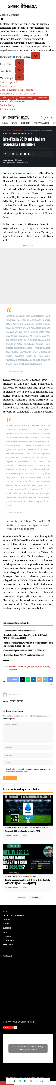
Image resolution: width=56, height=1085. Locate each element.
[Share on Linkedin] (21, 154)
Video (34, 876)
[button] (28, 19)
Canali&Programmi (14, 827)
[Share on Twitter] (13, 154)
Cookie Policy (7, 105)
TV (31, 133)
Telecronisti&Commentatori (34, 827)
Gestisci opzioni (8, 82)
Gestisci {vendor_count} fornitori (17, 89)
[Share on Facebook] (9, 154)
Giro (36, 666)
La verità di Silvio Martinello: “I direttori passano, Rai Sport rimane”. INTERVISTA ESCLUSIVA (28, 525)
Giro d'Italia (42, 666)
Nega (12, 97)
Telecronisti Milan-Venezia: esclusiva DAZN (19, 630)
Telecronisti (13, 669)
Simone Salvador (8, 160)
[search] (42, 118)
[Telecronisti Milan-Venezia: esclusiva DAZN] (28, 810)
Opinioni (23, 133)
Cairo (19, 666)
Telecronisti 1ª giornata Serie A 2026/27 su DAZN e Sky (24, 650)
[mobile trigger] (5, 117)
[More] (33, 154)
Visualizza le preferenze (25, 97)
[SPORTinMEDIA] (18, 117)
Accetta (4, 97)
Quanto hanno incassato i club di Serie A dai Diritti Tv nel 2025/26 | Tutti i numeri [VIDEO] (25, 636)
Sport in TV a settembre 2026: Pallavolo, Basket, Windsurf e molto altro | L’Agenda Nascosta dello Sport (28, 644)
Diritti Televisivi (11, 133)
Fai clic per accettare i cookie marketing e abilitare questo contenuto (28, 1048)
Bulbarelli (12, 666)
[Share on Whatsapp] (17, 154)
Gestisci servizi (8, 86)
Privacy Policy (7, 109)
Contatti (49, 1077)
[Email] (25, 154)
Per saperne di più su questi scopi (17, 93)
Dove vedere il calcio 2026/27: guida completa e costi (24, 654)
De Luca (31, 666)
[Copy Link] (36, 1081)
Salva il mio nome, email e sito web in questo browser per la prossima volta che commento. (28, 770)
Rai (48, 666)
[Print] (29, 154)
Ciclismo (24, 666)
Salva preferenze (42, 97)
